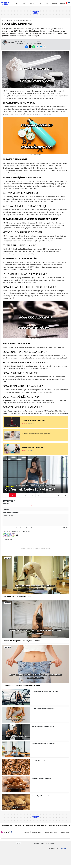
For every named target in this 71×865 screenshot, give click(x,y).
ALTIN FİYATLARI (30, 825)
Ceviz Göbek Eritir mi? (38, 761)
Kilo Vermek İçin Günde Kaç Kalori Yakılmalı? (45, 691)
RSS (19, 843)
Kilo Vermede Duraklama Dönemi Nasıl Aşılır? (22, 685)
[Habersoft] (62, 848)
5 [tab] (32, 495)
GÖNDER (65, 528)
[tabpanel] (35, 474)
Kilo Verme (16, 20)
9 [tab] (58, 495)
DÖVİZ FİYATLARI (19, 825)
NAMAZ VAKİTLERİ (61, 825)
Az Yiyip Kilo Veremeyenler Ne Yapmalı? (43, 708)
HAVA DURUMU (50, 825)
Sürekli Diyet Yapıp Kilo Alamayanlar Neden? (21, 641)
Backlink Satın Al (65, 832)
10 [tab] (65, 495)
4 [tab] (25, 495)
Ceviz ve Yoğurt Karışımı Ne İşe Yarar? (43, 796)
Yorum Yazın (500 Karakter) (11, 512)
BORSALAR (40, 825)
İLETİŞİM (26, 832)
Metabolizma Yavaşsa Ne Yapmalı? (17, 596)
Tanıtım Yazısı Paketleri (51, 832)
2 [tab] (12, 495)
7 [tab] (45, 495)
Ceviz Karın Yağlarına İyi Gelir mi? (42, 778)
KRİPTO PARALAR (7, 825)
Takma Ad (6, 504)
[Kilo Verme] (35, 575)
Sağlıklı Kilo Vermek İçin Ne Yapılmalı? (43, 743)
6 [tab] (38, 495)
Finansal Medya (8, 20)
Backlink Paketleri (37, 832)
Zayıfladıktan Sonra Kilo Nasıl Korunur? (43, 726)
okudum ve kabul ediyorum (20, 528)
